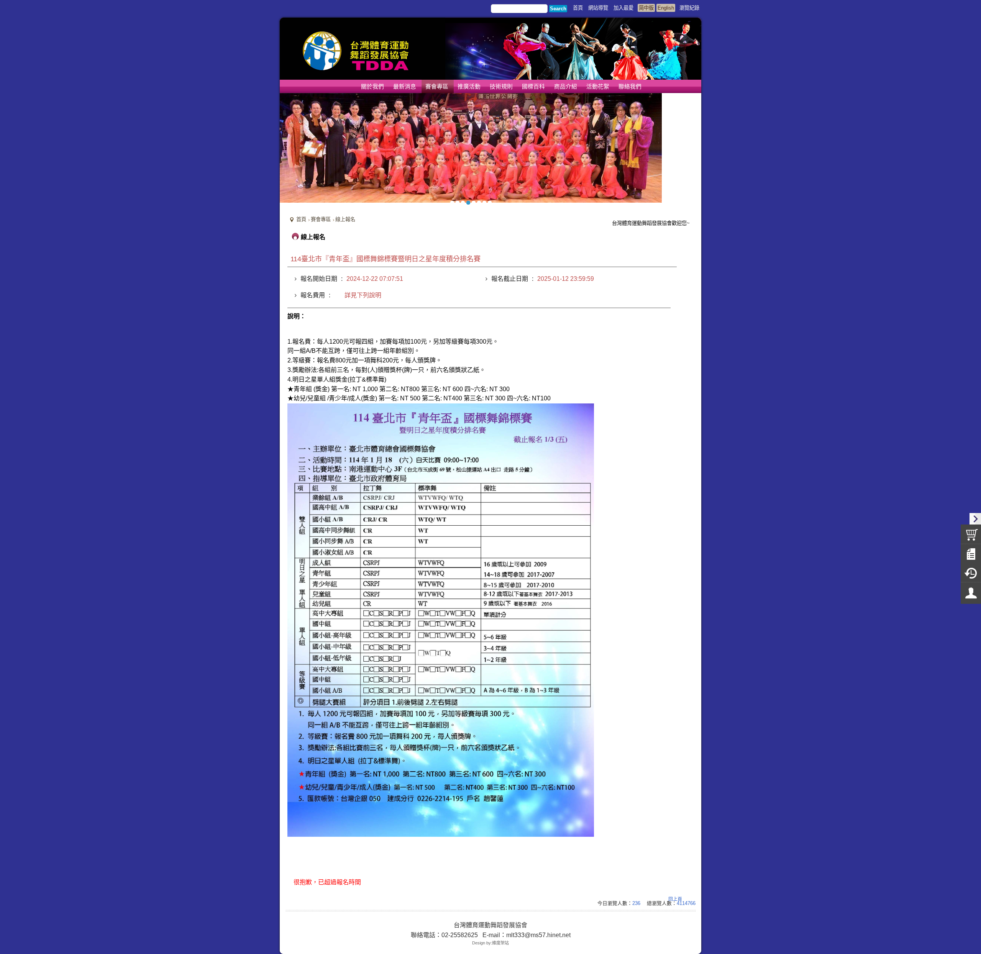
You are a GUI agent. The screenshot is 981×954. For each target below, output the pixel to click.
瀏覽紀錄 (689, 8)
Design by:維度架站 (490, 943)
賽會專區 (321, 219)
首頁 (301, 219)
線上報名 (345, 219)
